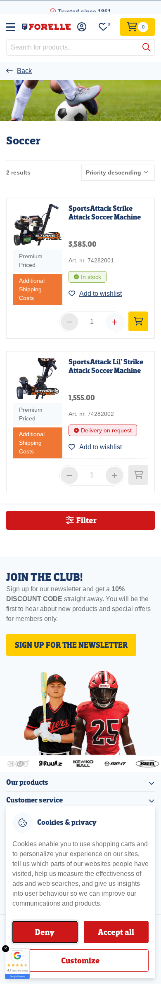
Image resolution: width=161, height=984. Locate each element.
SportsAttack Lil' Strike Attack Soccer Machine (106, 366)
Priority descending (113, 172)
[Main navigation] (10, 27)
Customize (80, 960)
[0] (103, 27)
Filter (86, 520)
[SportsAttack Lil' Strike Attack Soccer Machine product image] (37, 378)
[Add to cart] (138, 321)
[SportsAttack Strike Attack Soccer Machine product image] (37, 224)
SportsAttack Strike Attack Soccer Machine (105, 213)
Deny (44, 932)
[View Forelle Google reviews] (17, 963)
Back (24, 70)
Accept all (116, 932)
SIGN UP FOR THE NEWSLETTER (71, 645)
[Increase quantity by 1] (114, 321)
